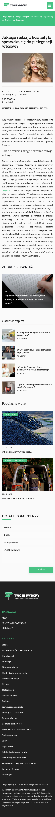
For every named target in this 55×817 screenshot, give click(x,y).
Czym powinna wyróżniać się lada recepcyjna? (33, 334)
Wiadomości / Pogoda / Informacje (19, 763)
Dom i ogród (8, 656)
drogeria (6, 190)
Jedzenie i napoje (10, 679)
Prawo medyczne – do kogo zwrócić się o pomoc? (34, 351)
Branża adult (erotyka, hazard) (17, 650)
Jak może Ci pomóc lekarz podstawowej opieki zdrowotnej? (33, 368)
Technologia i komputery (14, 758)
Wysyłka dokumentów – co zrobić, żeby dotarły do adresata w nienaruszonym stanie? (25, 299)
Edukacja (6, 662)
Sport (4, 741)
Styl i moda (7, 746)
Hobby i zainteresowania (14, 673)
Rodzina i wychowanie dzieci (16, 729)
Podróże (6, 701)
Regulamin (8, 628)
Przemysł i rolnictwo (12, 712)
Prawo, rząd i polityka (12, 707)
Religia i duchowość (12, 724)
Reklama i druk (9, 718)
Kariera (5, 684)
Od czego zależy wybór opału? (17, 452)
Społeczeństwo (9, 735)
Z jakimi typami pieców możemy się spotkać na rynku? (34, 386)
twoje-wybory (9, 94)
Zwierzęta (7, 775)
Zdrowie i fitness (10, 769)
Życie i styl (7, 102)
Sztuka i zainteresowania (14, 752)
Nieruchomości (9, 695)
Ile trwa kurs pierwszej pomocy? (18, 498)
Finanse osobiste (10, 667)
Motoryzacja (8, 690)
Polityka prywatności (14, 623)
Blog (4, 618)
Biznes (5, 645)
